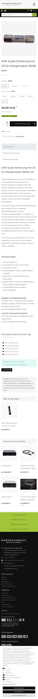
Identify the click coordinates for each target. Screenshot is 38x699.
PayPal (8, 679)
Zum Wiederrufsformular (9, 597)
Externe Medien (10, 675)
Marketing (9, 673)
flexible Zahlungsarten (19, 524)
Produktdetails (8, 147)
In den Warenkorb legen (22, 124)
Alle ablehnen (19, 692)
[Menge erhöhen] (7, 122)
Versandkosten (19, 136)
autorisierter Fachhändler (19, 529)
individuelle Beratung (19, 520)
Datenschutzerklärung (8, 586)
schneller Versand (19, 515)
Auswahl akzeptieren (19, 695)
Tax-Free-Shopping (7, 606)
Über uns (4, 579)
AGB (2, 602)
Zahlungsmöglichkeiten (8, 600)
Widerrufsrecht (6, 595)
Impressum (4, 593)
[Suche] (34, 14)
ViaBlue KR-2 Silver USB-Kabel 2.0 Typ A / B (28, 467)
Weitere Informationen (11, 153)
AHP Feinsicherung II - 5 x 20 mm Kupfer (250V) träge (9, 424)
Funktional (9, 682)
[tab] (19, 147)
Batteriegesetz (5, 581)
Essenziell (9, 668)
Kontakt (3, 577)
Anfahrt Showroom (7, 584)
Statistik (8, 670)
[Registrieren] (5, 10)
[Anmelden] (2, 10)
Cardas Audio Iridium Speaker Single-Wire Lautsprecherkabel (28, 498)
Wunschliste (6, 131)
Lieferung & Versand (10, 159)
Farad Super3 (6, 497)
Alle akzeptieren (19, 688)
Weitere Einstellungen (9, 684)
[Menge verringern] (7, 125)
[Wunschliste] (28, 10)
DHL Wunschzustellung (13, 677)
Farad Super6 (6, 466)
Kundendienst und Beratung (10, 613)
